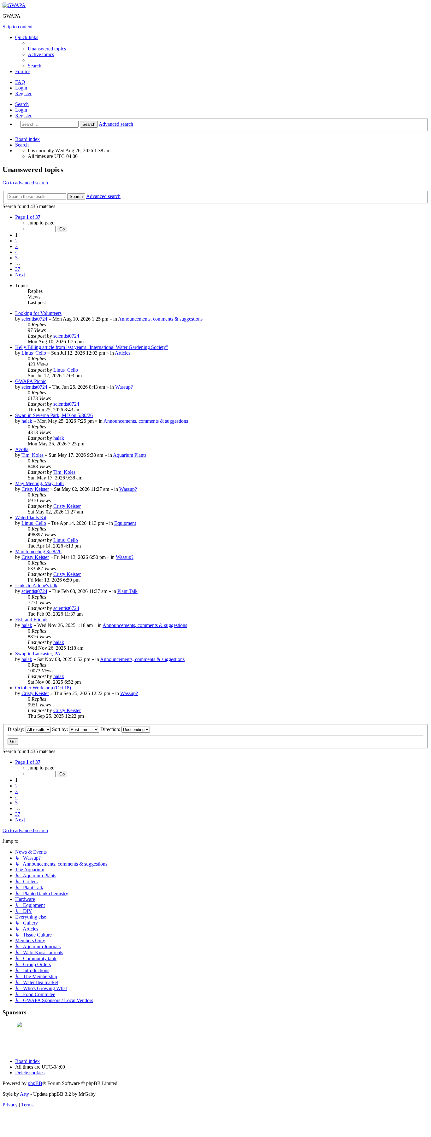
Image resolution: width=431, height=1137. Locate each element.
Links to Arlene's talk (36, 585)
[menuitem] (47, 48)
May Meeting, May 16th (39, 483)
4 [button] (16, 252)
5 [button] (16, 257)
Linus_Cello (33, 353)
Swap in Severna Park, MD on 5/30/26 (54, 415)
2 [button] (16, 240)
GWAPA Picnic (30, 381)
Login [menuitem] (21, 87)
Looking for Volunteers (38, 313)
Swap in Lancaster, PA (38, 653)
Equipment (125, 523)
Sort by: (60, 729)
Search (22, 104)
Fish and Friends (31, 619)
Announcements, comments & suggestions (160, 319)
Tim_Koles (32, 455)
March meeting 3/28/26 (38, 551)
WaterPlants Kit (30, 517)
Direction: (110, 729)
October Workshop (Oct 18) (43, 687)
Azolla (21, 449)
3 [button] (16, 246)
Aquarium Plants (129, 455)
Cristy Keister (35, 489)
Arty (24, 1094)
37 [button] (17, 269)
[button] (27, 217)
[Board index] (14, 5)
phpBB (35, 1083)
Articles (122, 353)
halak (26, 421)
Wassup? (124, 387)
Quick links (26, 37)
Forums (22, 71)
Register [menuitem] (23, 93)
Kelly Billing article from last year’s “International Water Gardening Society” (91, 347)
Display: (17, 729)
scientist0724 (34, 319)
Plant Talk (127, 591)
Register (23, 115)
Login (21, 110)
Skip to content (17, 26)
